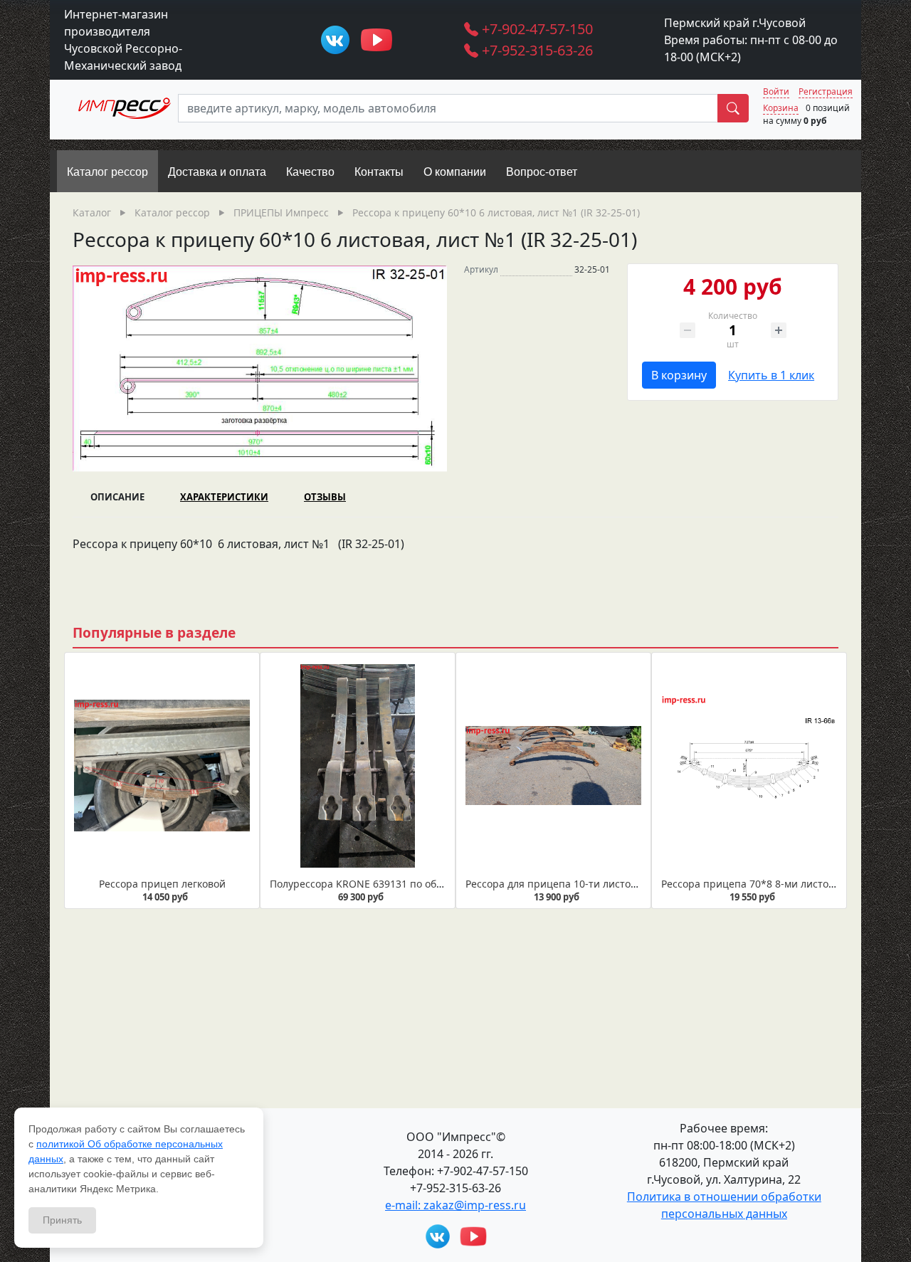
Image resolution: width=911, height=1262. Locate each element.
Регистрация (826, 91)
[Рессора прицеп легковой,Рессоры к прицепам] (162, 766)
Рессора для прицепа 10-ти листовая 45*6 (569, 883)
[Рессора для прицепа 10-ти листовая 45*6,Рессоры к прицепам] (553, 766)
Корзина (781, 108)
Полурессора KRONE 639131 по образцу (367, 883)
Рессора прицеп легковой (162, 883)
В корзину (679, 375)
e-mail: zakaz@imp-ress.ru (455, 1205)
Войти (776, 91)
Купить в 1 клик (771, 375)
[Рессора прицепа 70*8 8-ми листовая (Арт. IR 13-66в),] (749, 766)
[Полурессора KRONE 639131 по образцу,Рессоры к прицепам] (358, 766)
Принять (62, 1220)
